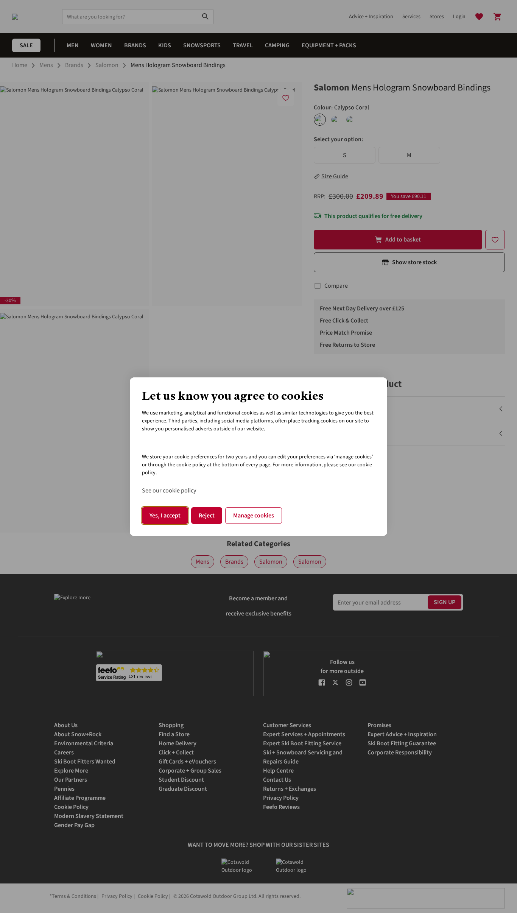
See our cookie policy (169, 490)
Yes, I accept (165, 515)
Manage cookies (253, 515)
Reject (207, 515)
